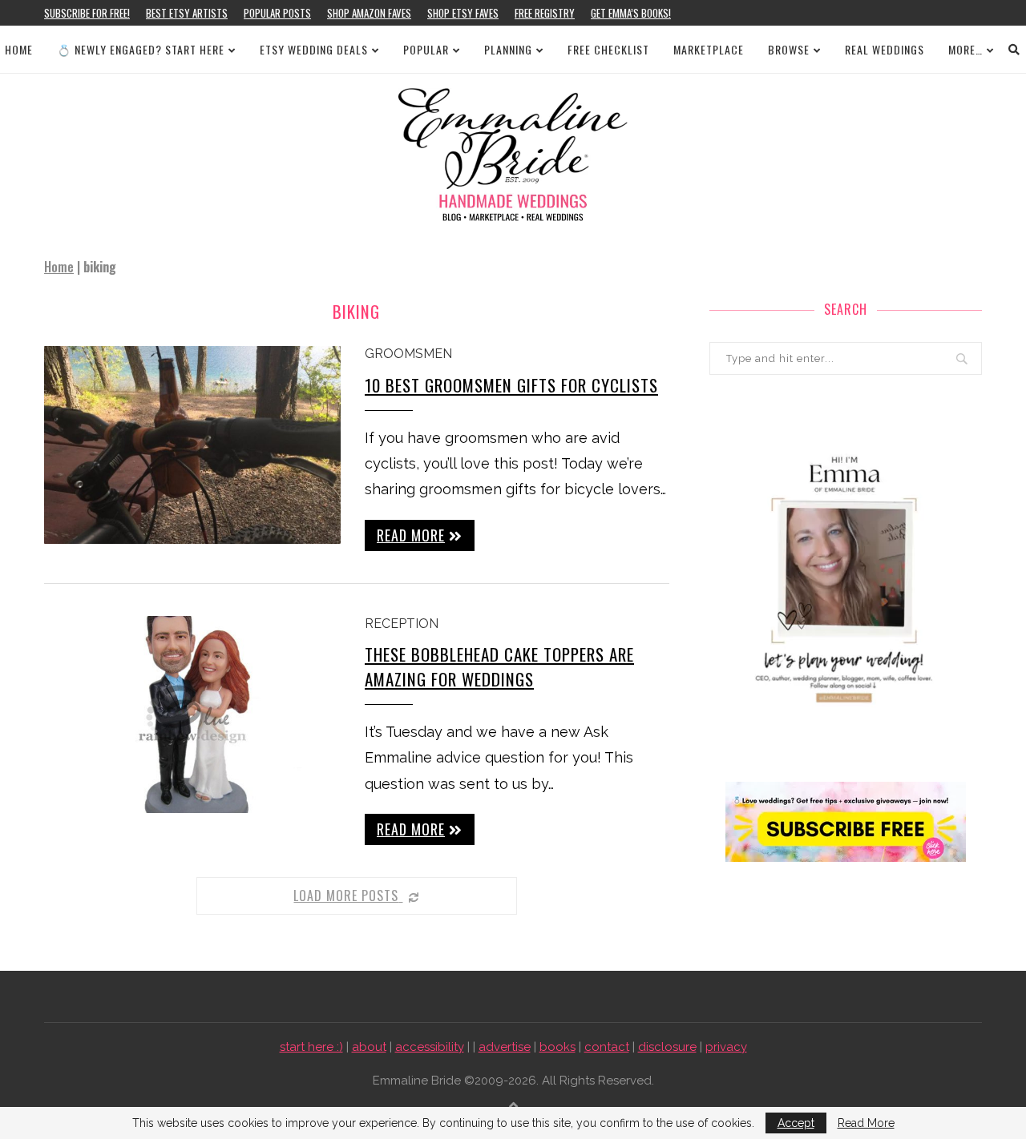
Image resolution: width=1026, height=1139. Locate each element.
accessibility (429, 1047)
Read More (866, 1123)
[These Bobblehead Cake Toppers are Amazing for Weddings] (192, 715)
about (369, 1047)
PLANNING (508, 49)
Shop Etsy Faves (463, 13)
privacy (726, 1047)
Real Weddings (884, 49)
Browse (789, 49)
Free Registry (545, 13)
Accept (796, 1123)
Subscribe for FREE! (87, 13)
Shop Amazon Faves (369, 13)
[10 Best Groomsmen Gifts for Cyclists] (192, 445)
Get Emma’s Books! (631, 13)
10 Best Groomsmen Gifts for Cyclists (511, 384)
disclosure (667, 1047)
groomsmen (408, 353)
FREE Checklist (608, 49)
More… (965, 49)
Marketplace (708, 49)
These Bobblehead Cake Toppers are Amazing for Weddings (499, 666)
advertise (505, 1047)
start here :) (311, 1047)
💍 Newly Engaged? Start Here (140, 49)
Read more (411, 535)
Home (19, 49)
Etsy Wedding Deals (314, 49)
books (557, 1047)
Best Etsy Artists (187, 13)
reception (401, 623)
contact (606, 1047)
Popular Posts (277, 13)
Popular (426, 49)
